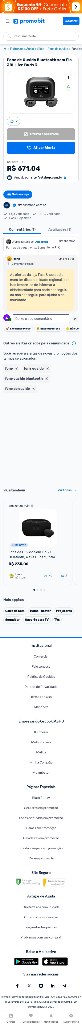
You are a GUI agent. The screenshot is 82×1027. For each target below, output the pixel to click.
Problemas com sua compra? (41, 937)
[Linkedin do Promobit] (53, 986)
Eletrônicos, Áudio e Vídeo (27, 49)
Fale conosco (41, 666)
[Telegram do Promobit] (64, 986)
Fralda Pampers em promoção (41, 848)
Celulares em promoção (41, 808)
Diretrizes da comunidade (41, 907)
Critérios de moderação (41, 917)
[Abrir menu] (8, 21)
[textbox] (41, 318)
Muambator (41, 772)
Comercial (41, 656)
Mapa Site (41, 707)
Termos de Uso (41, 697)
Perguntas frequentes (41, 927)
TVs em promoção (41, 858)
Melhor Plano (41, 742)
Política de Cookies (41, 676)
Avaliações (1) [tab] (59, 230)
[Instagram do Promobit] (41, 986)
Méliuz (41, 752)
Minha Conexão (41, 762)
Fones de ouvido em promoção (41, 818)
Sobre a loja (20, 194)
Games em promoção (41, 828)
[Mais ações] (68, 77)
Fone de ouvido (58, 49)
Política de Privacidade (41, 686)
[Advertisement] (41, 439)
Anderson (41, 241)
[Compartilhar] (68, 87)
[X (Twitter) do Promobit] (29, 986)
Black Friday (41, 797)
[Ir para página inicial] (6, 49)
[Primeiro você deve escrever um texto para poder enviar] (75, 318)
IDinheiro (41, 732)
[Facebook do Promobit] (17, 986)
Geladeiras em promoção (41, 838)
